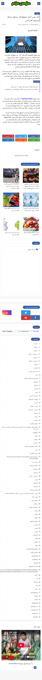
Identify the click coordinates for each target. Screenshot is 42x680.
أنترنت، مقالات (34, 406)
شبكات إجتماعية (33, 465)
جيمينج (36, 439)
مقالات (36, 511)
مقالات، (36, 514)
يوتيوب (36, 531)
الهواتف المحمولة (33, 399)
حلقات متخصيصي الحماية (31, 446)
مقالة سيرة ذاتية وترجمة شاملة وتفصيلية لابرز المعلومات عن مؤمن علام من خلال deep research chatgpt (20, 89)
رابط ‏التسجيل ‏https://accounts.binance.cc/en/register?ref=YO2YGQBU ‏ (22, 457)
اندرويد (36, 413)
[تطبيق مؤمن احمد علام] (32, 667)
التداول (36, 385)
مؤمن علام (35, 497)
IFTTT (36, 575)
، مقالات (36, 347)
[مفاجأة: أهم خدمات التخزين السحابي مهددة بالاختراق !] (31, 200)
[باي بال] (16, 667)
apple (36, 542)
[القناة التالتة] (29, 667)
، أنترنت (36, 343)
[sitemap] (35, 667)
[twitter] (25, 312)
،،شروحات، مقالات (33, 354)
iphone (36, 582)
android (35, 535)
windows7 (35, 613)
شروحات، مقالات (33, 476)
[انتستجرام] (19, 667)
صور (36, 479)
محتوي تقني (34, 500)
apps (36, 545)
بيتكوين (36, 420)
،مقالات (36, 364)
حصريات (35, 443)
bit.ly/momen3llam (32, 549)
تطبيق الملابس (34, 423)
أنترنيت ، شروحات (33, 410)
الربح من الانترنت (33, 396)
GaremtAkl (35, 556)
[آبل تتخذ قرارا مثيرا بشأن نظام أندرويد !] (11, 224)
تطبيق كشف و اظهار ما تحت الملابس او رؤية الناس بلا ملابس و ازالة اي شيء (20, 428)
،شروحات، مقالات (33, 361)
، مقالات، (35, 350)
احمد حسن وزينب (33, 371)
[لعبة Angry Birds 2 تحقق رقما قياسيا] (31, 224)
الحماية (36, 389)
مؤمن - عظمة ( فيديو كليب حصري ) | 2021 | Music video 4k (21, 493)
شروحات (35, 469)
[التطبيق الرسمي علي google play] (35, 312)
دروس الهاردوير (34, 453)
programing (34, 592)
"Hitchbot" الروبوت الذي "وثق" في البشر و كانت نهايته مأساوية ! (12, 186)
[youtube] (25, 317)
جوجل (36, 436)
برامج (36, 416)
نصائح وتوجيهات (33, 521)
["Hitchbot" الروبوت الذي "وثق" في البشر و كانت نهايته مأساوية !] (11, 175)
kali (37, 585)
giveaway (35, 559)
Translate (36, 331)
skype (36, 596)
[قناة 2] (22, 667)
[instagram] (7, 312)
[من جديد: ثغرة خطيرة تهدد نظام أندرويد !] (11, 200)
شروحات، (35, 472)
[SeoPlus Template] (32, 663)
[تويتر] (25, 667)
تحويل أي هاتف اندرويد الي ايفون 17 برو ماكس (24, 87)
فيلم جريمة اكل (34, 490)
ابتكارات (35, 368)
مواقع (36, 518)
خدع (37, 450)
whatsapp (35, 603)
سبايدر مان (35, 462)
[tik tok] (16, 312)
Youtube (35, 617)
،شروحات (35, 357)
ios (37, 579)
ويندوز (36, 528)
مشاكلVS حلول (33, 507)
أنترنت (36, 403)
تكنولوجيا (35, 432)
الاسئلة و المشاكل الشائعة (31, 378)
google (36, 563)
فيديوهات (35, 483)
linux (36, 589)
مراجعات (35, 504)
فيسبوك (36, 486)
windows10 (34, 610)
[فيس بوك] (13, 667)
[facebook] (35, 317)
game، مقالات (34, 552)
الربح (36, 392)
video (36, 599)
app (37, 538)
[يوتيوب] (7, 667)
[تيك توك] (10, 667)
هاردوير (36, 525)
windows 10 (34, 606)
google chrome (33, 566)
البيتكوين (35, 382)
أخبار (37, 13)
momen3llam (13, 663)
